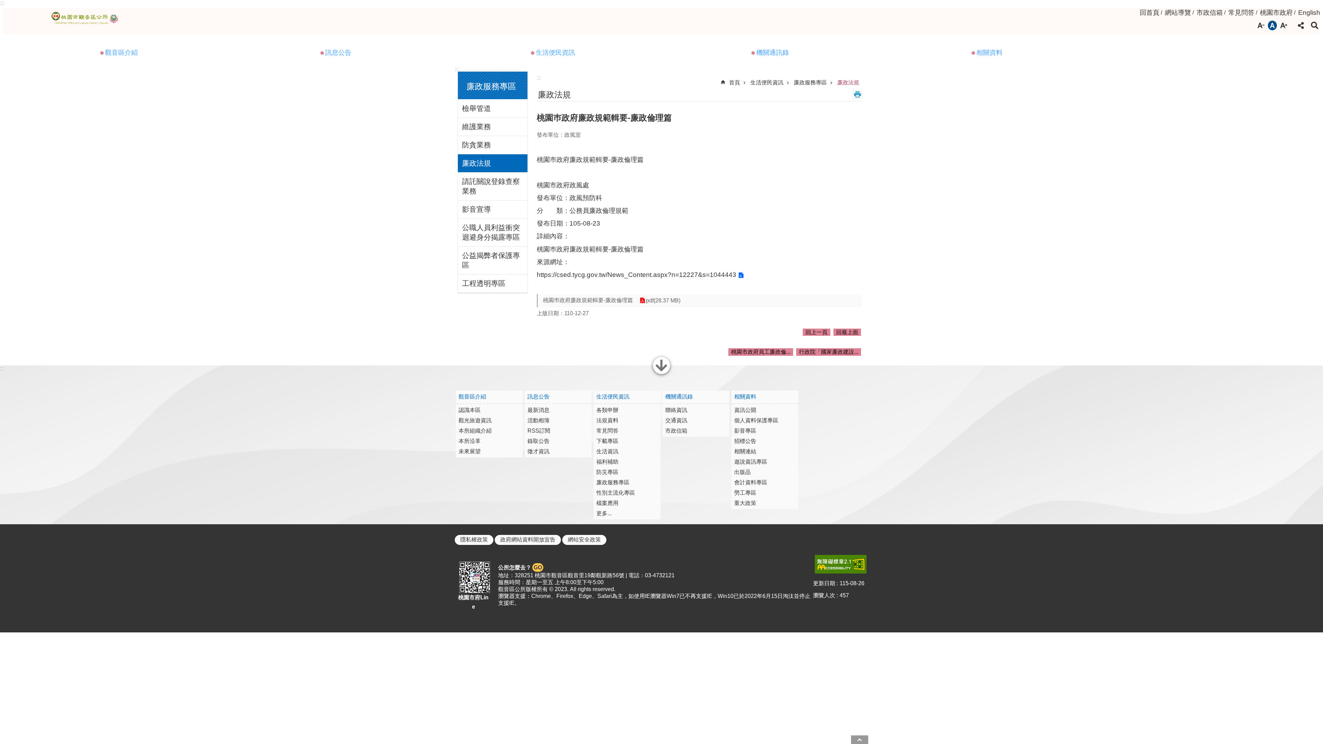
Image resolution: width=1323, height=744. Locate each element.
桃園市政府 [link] (1276, 12)
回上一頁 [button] (817, 332)
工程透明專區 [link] (483, 283)
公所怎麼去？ (520, 567)
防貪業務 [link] (476, 145)
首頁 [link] (734, 82)
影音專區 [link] (745, 431)
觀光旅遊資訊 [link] (475, 420)
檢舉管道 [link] (476, 108)
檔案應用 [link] (607, 503)
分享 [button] (1300, 25)
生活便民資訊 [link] (555, 52)
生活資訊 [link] (607, 451)
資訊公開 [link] (745, 410)
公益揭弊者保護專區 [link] (491, 260)
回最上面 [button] (847, 332)
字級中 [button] (1272, 25)
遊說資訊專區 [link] (750, 462)
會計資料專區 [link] (750, 482)
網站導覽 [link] (1178, 12)
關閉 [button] (661, 373)
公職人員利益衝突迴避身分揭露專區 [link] (491, 232)
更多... (604, 513)
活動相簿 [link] (538, 420)
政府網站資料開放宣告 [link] (527, 539)
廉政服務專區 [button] (491, 86)
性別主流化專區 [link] (615, 493)
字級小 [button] (1261, 25)
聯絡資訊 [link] (676, 410)
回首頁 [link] (1149, 12)
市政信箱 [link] (1210, 12)
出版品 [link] (742, 472)
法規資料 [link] (607, 420)
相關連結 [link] (745, 451)
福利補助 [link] (607, 462)
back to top (859, 739)
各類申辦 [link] (607, 410)
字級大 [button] (1284, 25)
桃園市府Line (473, 602)
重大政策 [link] (745, 503)
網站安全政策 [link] (584, 539)
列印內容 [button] (857, 94)
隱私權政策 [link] (474, 539)
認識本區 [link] (470, 410)
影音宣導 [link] (476, 209)
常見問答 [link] (1241, 12)
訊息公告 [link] (338, 52)
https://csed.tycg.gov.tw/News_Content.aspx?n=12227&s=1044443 (636, 274)
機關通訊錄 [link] (772, 52)
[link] (840, 564)
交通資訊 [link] (676, 420)
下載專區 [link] (607, 441)
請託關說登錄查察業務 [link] (491, 186)
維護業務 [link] (476, 127)
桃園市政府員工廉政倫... (760, 352)
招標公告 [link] (745, 441)
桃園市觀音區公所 (86, 18)
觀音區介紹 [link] (121, 52)
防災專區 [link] (607, 472)
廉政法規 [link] (476, 163)
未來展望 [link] (470, 451)
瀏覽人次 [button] (824, 595)
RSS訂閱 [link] (538, 431)
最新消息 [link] (538, 410)
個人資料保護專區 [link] (756, 420)
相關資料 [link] (989, 52)
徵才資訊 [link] (538, 451)
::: (2, 3)
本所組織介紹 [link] (475, 431)
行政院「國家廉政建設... (828, 352)
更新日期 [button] (824, 583)
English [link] (1309, 12)
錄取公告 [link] (538, 441)
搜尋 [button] (1314, 25)
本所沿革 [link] (470, 441)
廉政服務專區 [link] (810, 82)
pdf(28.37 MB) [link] (663, 300)
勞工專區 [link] (745, 493)
